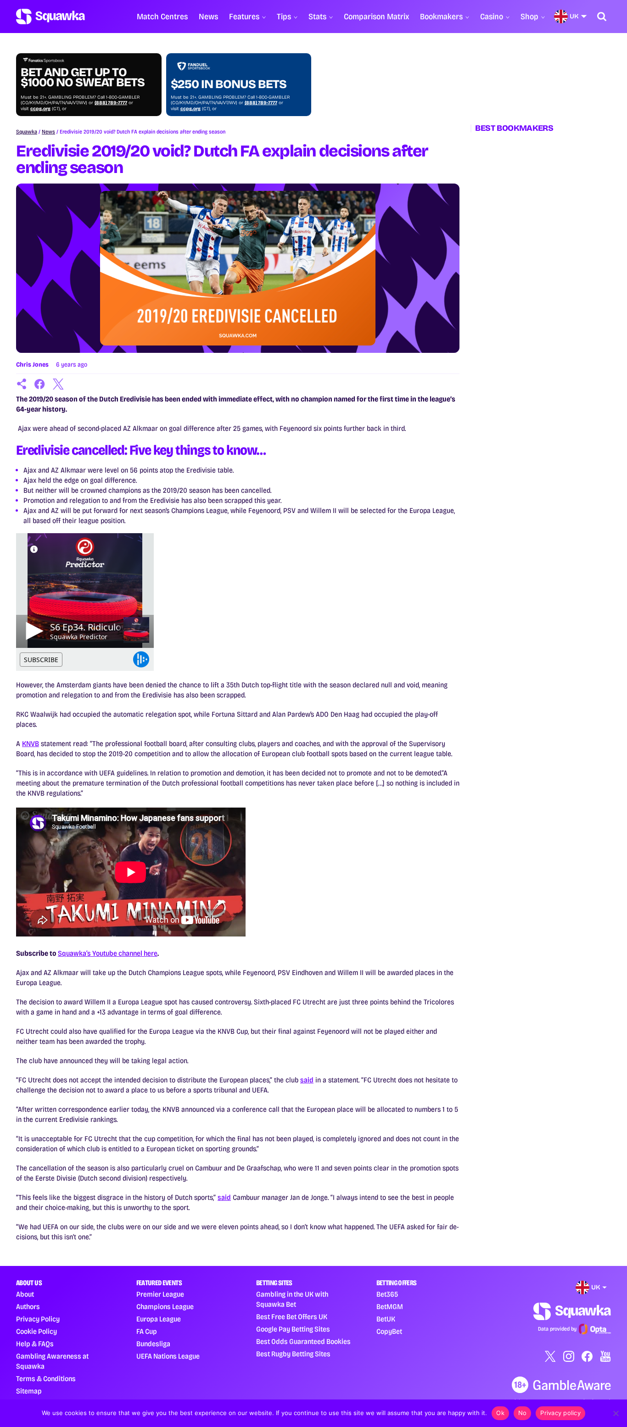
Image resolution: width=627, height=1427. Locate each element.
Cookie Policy (36, 1331)
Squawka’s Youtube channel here (107, 953)
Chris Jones (32, 364)
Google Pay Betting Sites (293, 1329)
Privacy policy (560, 1412)
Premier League (160, 1294)
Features (244, 16)
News (208, 16)
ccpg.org (40, 108)
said (307, 1080)
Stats (317, 16)
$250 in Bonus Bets (228, 84)
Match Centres (162, 16)
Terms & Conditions (46, 1378)
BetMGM (389, 1306)
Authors (28, 1306)
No (522, 1412)
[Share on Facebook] (39, 384)
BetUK (385, 1319)
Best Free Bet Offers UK (291, 1316)
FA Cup (146, 1331)
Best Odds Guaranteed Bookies (303, 1341)
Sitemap (29, 1391)
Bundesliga (153, 1343)
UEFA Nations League (168, 1356)
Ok (500, 1412)
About (25, 1294)
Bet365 (387, 1294)
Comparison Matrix (376, 16)
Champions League (165, 1306)
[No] (615, 1413)
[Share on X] (58, 384)
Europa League (158, 1319)
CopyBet (389, 1331)
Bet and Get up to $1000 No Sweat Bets (83, 77)
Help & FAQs (35, 1343)
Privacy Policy (38, 1319)
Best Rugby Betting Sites (293, 1353)
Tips (284, 16)
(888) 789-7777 (111, 103)
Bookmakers (441, 16)
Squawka (26, 131)
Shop (529, 16)
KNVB (30, 743)
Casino (491, 16)
